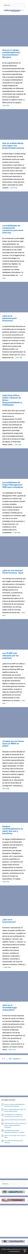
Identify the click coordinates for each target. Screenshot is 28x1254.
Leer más (5, 105)
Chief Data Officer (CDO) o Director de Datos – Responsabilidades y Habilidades (15, 1125)
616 (10, 1059)
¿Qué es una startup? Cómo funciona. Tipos (12, 571)
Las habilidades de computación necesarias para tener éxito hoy (12, 229)
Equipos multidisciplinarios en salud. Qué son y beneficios (12, 830)
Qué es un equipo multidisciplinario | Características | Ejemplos (11, 53)
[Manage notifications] (25, 1251)
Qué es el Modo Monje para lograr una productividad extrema (13, 145)
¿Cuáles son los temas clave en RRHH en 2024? (13, 743)
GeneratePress (15, 1251)
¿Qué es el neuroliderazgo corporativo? (9, 1007)
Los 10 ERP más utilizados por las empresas (10, 655)
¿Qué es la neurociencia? (9, 920)
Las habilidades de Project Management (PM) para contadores (12, 484)
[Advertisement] (14, 30)
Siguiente (17, 1059)
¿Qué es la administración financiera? (9, 318)
